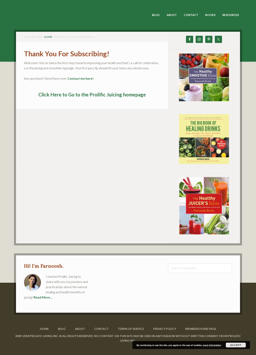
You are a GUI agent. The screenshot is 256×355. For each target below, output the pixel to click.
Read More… (43, 297)
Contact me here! (81, 78)
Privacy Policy (164, 328)
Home (44, 328)
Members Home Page (200, 328)
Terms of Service (131, 328)
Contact (101, 328)
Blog (62, 328)
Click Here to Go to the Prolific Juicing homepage (92, 94)
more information (212, 345)
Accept (235, 345)
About (80, 328)
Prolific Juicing (50, 12)
